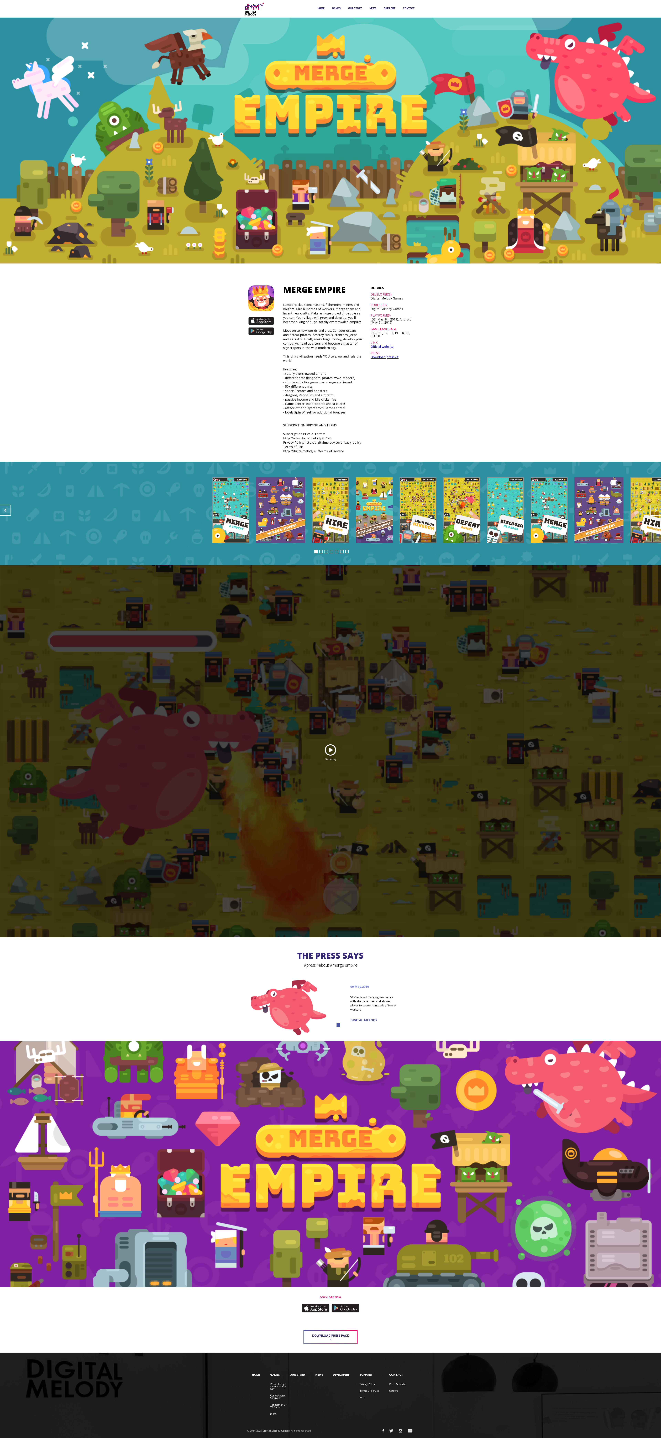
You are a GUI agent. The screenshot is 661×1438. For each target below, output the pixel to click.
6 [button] (341, 551)
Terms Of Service (369, 1390)
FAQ (362, 1397)
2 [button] (321, 551)
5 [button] (336, 551)
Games (336, 8)
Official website (382, 346)
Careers (393, 1390)
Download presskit (384, 357)
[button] (5, 510)
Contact (409, 8)
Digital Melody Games (276, 1430)
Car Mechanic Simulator (277, 1397)
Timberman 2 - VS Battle (278, 1406)
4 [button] (331, 551)
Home (320, 8)
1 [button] (316, 551)
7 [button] (347, 551)
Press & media (397, 1384)
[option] (330, 510)
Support (389, 8)
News (372, 8)
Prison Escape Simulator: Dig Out (278, 1386)
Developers (341, 1375)
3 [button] (326, 551)
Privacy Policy (367, 1384)
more (273, 1413)
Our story (355, 8)
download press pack (330, 1336)
